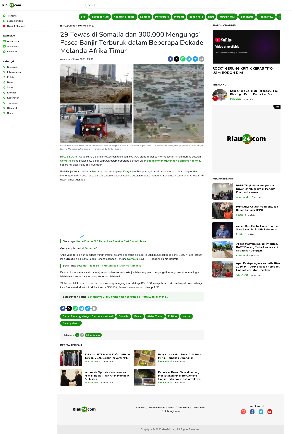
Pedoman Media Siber (161, 407)
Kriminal (11, 92)
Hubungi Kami (172, 411)
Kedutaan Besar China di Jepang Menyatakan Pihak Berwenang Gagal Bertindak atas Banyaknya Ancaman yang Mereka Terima (179, 376)
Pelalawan (266, 17)
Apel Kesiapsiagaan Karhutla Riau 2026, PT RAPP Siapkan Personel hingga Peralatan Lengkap (258, 267)
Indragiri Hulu (81, 17)
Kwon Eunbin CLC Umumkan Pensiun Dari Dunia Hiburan (111, 241)
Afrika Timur (154, 316)
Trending (12, 15)
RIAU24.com (67, 25)
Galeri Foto (13, 46)
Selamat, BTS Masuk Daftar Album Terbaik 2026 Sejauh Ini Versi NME (107, 356)
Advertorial (13, 41)
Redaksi (140, 407)
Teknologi (12, 103)
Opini (10, 113)
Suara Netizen (15, 20)
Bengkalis (227, 17)
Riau (192, 17)
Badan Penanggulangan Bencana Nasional (174, 161)
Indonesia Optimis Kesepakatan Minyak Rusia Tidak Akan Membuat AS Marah (107, 376)
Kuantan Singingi (105, 17)
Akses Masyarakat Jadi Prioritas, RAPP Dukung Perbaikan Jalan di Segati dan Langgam (257, 247)
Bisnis (10, 82)
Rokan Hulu (246, 17)
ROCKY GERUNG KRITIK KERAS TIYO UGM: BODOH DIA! (242, 70)
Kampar (126, 17)
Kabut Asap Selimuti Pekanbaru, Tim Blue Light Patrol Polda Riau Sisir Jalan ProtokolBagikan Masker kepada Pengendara (255, 92)
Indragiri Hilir (208, 17)
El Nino (172, 316)
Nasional (12, 67)
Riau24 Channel (16, 26)
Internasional (14, 72)
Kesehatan (13, 97)
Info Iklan (183, 407)
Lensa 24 (12, 51)
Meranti (160, 17)
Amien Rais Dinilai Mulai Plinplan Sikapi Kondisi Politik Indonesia (257, 227)
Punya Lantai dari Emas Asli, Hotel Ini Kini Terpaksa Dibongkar (180, 356)
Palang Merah (71, 323)
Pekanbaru (143, 17)
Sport (10, 87)
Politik (10, 77)
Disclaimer (198, 407)
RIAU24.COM (68, 157)
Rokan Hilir (177, 17)
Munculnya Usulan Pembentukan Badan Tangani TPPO (257, 208)
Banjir (137, 316)
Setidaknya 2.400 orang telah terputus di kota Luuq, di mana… (128, 297)
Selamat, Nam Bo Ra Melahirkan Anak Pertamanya (108, 266)
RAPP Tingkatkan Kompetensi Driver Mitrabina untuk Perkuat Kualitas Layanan (255, 189)
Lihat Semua (93, 335)
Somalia (65, 161)
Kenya (127, 171)
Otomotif (12, 108)
